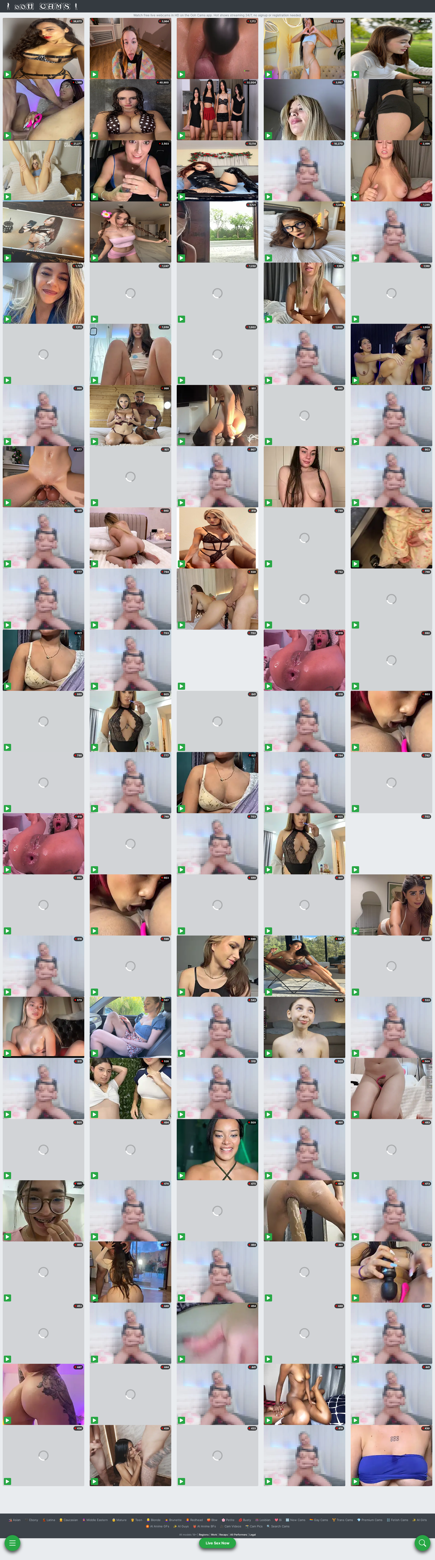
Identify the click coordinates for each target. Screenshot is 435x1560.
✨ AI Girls (419, 1520)
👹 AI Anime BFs (204, 1526)
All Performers (238, 1534)
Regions (204, 1534)
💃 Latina (48, 1520)
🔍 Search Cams (278, 1526)
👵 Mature (119, 1520)
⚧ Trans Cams (342, 1520)
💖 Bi (278, 1520)
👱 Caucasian (68, 1520)
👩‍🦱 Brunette (173, 1520)
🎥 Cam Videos (230, 1526)
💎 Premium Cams (369, 1520)
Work (214, 1534)
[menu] (12, 1543)
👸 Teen (136, 1520)
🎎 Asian (14, 1520)
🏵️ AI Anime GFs (157, 1526)
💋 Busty (245, 1520)
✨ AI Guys (181, 1526)
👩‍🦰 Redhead (194, 1520)
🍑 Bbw (212, 1520)
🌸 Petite (228, 1520)
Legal (252, 1534)
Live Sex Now (218, 1543)
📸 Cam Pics (254, 1526)
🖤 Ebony (31, 1520)
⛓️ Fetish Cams (397, 1520)
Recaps (223, 1534)
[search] (422, 1543)
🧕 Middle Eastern (95, 1520)
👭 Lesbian (263, 1520)
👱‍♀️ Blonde (153, 1520)
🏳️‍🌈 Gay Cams (318, 1520)
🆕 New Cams (295, 1520)
